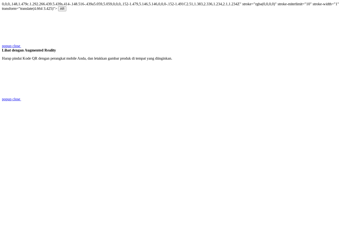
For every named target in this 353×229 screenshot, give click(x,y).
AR (62, 9)
